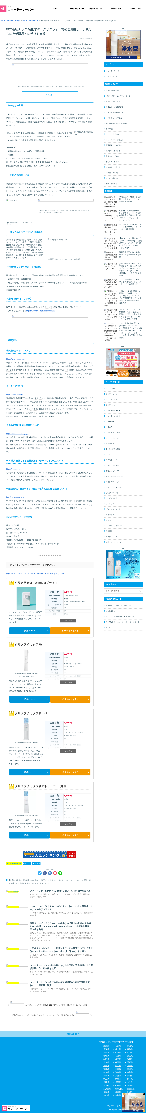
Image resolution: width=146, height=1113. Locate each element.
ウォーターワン (111, 421)
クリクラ (11, 52)
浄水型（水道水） (112, 173)
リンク (108, 627)
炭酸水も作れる (111, 184)
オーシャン (110, 443)
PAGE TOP (74, 1034)
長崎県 (130, 1075)
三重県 (118, 1069)
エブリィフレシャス (113, 432)
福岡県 (130, 1069)
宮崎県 (130, 1085)
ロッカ (108, 520)
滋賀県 (118, 1072)
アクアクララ (111, 388)
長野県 (118, 1056)
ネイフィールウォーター (115, 476)
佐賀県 (130, 1072)
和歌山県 (119, 1089)
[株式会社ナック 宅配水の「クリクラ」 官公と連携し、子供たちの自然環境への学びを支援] (50, 873)
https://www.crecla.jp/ (14, 394)
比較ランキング (111, 76)
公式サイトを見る (70, 630)
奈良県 (118, 1085)
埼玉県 (106, 1079)
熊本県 (130, 1079)
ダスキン (32, 363)
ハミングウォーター (113, 482)
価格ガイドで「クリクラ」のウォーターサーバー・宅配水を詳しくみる (35, 574)
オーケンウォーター (113, 438)
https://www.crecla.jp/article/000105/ (40, 311)
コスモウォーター (112, 460)
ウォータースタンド (113, 416)
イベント (28, 863)
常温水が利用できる (113, 101)
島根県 (118, 1095)
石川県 (118, 1046)
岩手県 (106, 1052)
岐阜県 (118, 1059)
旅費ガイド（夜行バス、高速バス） (119, 606)
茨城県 (106, 1069)
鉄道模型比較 (111, 611)
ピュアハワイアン (112, 493)
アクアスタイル (111, 394)
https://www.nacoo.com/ (15, 359)
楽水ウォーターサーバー (115, 542)
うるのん (109, 427)
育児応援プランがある (114, 145)
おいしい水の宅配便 (113, 449)
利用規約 (129, 1106)
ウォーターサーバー (15, 863)
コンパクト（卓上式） (114, 167)
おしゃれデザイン (112, 162)
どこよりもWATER (112, 471)
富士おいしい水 (111, 537)
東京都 (106, 1085)
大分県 (130, 1082)
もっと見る (68, 620)
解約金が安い (111, 129)
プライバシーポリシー (115, 1106)
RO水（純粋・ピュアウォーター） (118, 96)
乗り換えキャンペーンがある (116, 123)
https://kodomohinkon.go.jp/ (17, 434)
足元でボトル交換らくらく (115, 112)
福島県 (106, 1066)
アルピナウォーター (113, 410)
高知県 (130, 1066)
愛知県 (118, 1066)
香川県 (130, 1059)
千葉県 (106, 1082)
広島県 (130, 1049)
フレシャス (110, 504)
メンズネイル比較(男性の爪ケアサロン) (120, 617)
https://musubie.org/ (14, 469)
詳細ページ (29, 630)
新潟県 (106, 1092)
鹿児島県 (130, 1089)
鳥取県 (118, 1092)
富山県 (106, 1095)
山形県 (106, 1062)
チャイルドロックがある (115, 140)
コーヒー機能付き (112, 178)
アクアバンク (111, 405)
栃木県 (106, 1072)
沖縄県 (130, 1092)
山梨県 (118, 1052)
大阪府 (118, 1079)
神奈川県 (107, 1089)
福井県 (118, 1049)
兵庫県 (118, 1082)
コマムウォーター (112, 465)
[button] (141, 591)
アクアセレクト (111, 399)
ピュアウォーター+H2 (114, 487)
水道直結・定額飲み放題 (115, 107)
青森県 (106, 1049)
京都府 (118, 1075)
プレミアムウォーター (114, 509)
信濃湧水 (109, 531)
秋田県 (106, 1059)
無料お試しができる (113, 151)
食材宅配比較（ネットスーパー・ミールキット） (123, 622)
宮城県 (106, 1056)
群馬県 (106, 1075)
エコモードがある (112, 134)
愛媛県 (130, 1062)
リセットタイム (111, 515)
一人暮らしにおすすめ (114, 118)
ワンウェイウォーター (114, 526)
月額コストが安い (112, 156)
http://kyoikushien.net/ (15, 497)
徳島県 (130, 1056)
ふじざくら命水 (111, 498)
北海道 (106, 1046)
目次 (48, 95)
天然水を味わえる (112, 90)
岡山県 (130, 1046)
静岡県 (118, 1062)
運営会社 (139, 1106)
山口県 (130, 1052)
